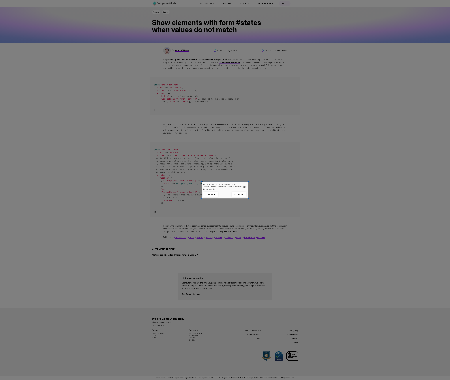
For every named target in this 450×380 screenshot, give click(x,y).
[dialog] (225, 190)
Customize (210, 194)
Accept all (238, 194)
